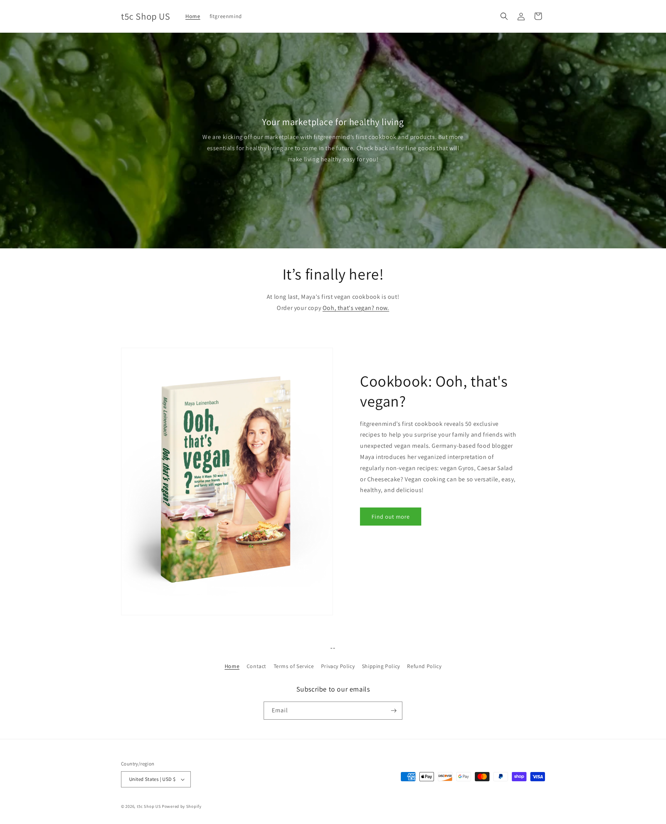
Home (232, 666)
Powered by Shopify (182, 806)
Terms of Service (294, 666)
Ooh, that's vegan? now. (356, 308)
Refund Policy (424, 666)
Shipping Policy (381, 666)
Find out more (391, 516)
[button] (504, 16)
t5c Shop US (149, 806)
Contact (256, 666)
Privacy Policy (338, 666)
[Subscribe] (393, 711)
